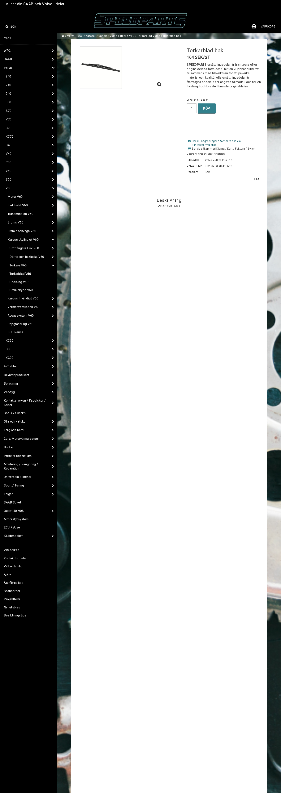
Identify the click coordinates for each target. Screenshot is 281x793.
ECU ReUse (12, 527)
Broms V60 (16, 222)
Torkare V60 (18, 265)
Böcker (9, 447)
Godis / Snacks (15, 413)
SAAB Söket (12, 502)
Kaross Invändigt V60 (23, 298)
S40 (8, 145)
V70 (8, 119)
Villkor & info (13, 566)
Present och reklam (18, 456)
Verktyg (9, 392)
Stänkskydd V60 (21, 290)
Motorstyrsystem (16, 519)
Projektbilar (12, 599)
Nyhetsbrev (12, 607)
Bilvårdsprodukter (16, 375)
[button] (265, 26)
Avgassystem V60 (21, 315)
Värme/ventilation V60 (24, 307)
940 (8, 93)
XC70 (9, 136)
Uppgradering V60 (20, 324)
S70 (8, 111)
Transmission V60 (20, 214)
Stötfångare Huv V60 (24, 248)
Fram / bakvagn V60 (22, 231)
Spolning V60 (19, 282)
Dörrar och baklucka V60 (27, 257)
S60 (8, 179)
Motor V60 (15, 196)
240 (8, 76)
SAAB (8, 59)
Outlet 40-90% (14, 511)
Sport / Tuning (14, 485)
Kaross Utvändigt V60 (23, 239)
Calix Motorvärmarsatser (21, 438)
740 (8, 85)
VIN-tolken (11, 550)
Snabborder (12, 591)
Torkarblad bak (171, 35)
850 (8, 102)
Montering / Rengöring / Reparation (21, 466)
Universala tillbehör (17, 477)
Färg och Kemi (14, 430)
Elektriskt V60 (18, 205)
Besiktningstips (15, 615)
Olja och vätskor (15, 421)
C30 (8, 162)
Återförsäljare (13, 583)
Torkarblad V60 (20, 274)
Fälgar (8, 494)
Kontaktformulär (15, 558)
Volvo (8, 68)
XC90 (9, 358)
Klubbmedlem (14, 536)
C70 (8, 128)
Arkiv (7, 574)
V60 (8, 188)
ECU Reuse (16, 332)
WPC (7, 50)
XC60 (9, 340)
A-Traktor (10, 366)
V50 (8, 171)
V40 (8, 154)
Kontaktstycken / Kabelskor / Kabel (25, 403)
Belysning (11, 383)
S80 (8, 349)
